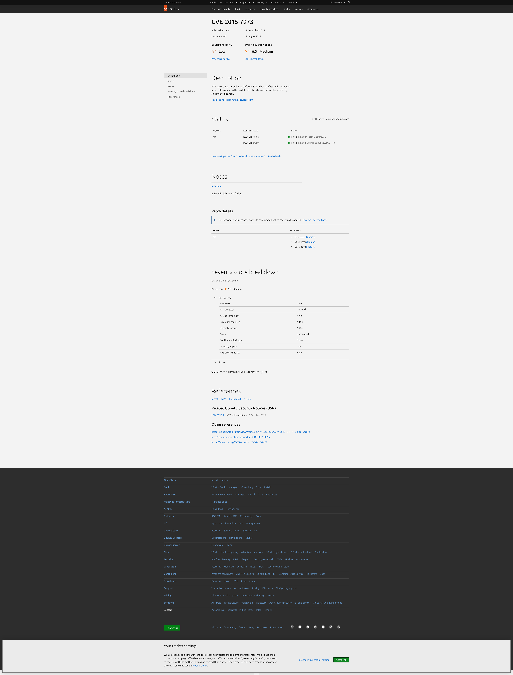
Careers (243, 627)
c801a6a (310, 241)
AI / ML (168, 508)
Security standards (269, 9)
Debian (247, 399)
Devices (271, 595)
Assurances (313, 9)
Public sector (246, 609)
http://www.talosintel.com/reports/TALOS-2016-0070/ (240, 437)
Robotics (169, 516)
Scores (222, 362)
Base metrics (225, 298)
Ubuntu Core (171, 530)
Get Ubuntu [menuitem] (275, 2)
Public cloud (321, 552)
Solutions (169, 602)
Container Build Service (291, 573)
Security (168, 559)
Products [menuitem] (214, 2)
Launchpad (235, 399)
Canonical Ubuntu (172, 2)
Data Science (232, 508)
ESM (237, 9)
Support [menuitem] (243, 2)
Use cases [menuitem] (229, 2)
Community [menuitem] (258, 2)
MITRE (214, 399)
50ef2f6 (310, 246)
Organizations (218, 537)
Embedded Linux (234, 523)
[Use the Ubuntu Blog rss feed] (339, 627)
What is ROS (230, 516)
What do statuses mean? (252, 156)
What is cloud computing (224, 552)
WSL (236, 581)
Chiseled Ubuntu (245, 573)
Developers (235, 537)
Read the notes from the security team (232, 99)
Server (227, 581)
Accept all (341, 659)
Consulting (247, 487)
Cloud (167, 552)
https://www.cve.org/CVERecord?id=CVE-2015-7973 (239, 442)
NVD (223, 399)
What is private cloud (252, 552)
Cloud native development (327, 602)
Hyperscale (217, 545)
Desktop (216, 581)
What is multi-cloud (301, 552)
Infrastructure (231, 602)
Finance (268, 609)
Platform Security (220, 9)
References (174, 96)
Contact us (172, 628)
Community (246, 516)
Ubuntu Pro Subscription (224, 595)
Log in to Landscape (278, 566)
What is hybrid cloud (277, 552)
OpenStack (170, 480)
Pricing (255, 588)
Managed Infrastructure (254, 602)
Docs (258, 487)
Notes (171, 86)
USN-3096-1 (217, 415)
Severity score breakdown (181, 91)
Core (243, 581)
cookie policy (200, 665)
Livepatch (250, 9)
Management (253, 523)
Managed (233, 487)
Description (174, 75)
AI (212, 602)
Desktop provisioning (252, 595)
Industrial (232, 609)
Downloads (170, 581)
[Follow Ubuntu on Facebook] (300, 627)
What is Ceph (218, 487)
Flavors (248, 537)
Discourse (267, 588)
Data (218, 602)
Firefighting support (286, 588)
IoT (165, 523)
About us (216, 627)
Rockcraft (311, 573)
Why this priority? (220, 58)
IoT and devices (302, 602)
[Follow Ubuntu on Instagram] (316, 627)
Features (216, 530)
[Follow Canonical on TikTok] (331, 627)
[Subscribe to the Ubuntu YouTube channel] (324, 627)
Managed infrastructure (177, 501)
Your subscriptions (221, 588)
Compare (242, 566)
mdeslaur (216, 186)
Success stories (232, 530)
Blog (251, 627)
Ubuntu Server (172, 545)
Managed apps (219, 501)
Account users (241, 588)
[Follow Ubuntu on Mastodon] (293, 627)
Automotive (217, 609)
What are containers (222, 573)
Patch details (274, 156)
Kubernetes (170, 494)
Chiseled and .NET (266, 573)
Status (171, 81)
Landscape (170, 566)
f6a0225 (310, 237)
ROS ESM (216, 516)
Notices (298, 9)
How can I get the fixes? (224, 156)
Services (247, 530)
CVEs (287, 9)
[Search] (349, 2)
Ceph (167, 487)
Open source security (280, 602)
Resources (271, 494)
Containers (170, 573)
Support (225, 480)
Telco (258, 609)
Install (214, 480)
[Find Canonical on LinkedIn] (308, 627)
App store (216, 523)
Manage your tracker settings (315, 659)
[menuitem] (338, 2)
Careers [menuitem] (290, 2)
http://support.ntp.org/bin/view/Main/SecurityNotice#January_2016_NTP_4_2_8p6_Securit (260, 431)
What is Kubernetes (221, 494)
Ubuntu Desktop (173, 537)
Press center (276, 627)
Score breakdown (254, 58)
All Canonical (336, 2)
